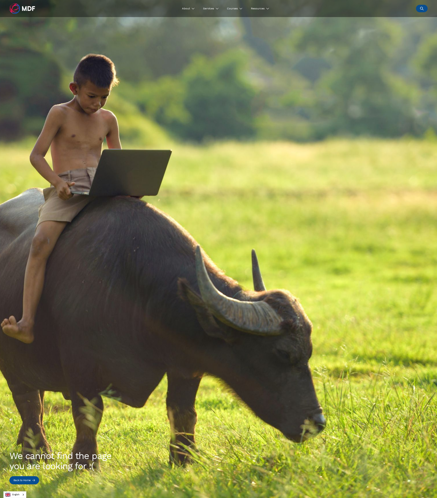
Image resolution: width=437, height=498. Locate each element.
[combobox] (14, 494)
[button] (188, 8)
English (15, 494)
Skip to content (13, 3)
